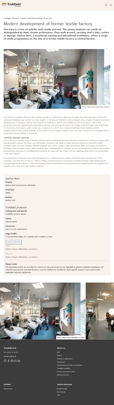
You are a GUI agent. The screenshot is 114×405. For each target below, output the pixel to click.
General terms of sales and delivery (69, 365)
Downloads (61, 392)
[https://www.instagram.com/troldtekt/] (5, 360)
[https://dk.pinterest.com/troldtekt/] (12, 360)
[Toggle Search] (106, 5)
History (59, 355)
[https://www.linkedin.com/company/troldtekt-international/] (18, 360)
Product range (62, 389)
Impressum (61, 362)
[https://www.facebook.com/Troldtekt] (8, 360)
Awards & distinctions (64, 359)
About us (61, 348)
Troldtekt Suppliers (63, 368)
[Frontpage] (11, 5)
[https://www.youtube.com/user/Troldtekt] (15, 360)
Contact (7, 384)
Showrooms (8, 389)
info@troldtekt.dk (10, 356)
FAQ (58, 395)
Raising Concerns (63, 375)
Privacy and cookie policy (66, 371)
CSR (58, 352)
